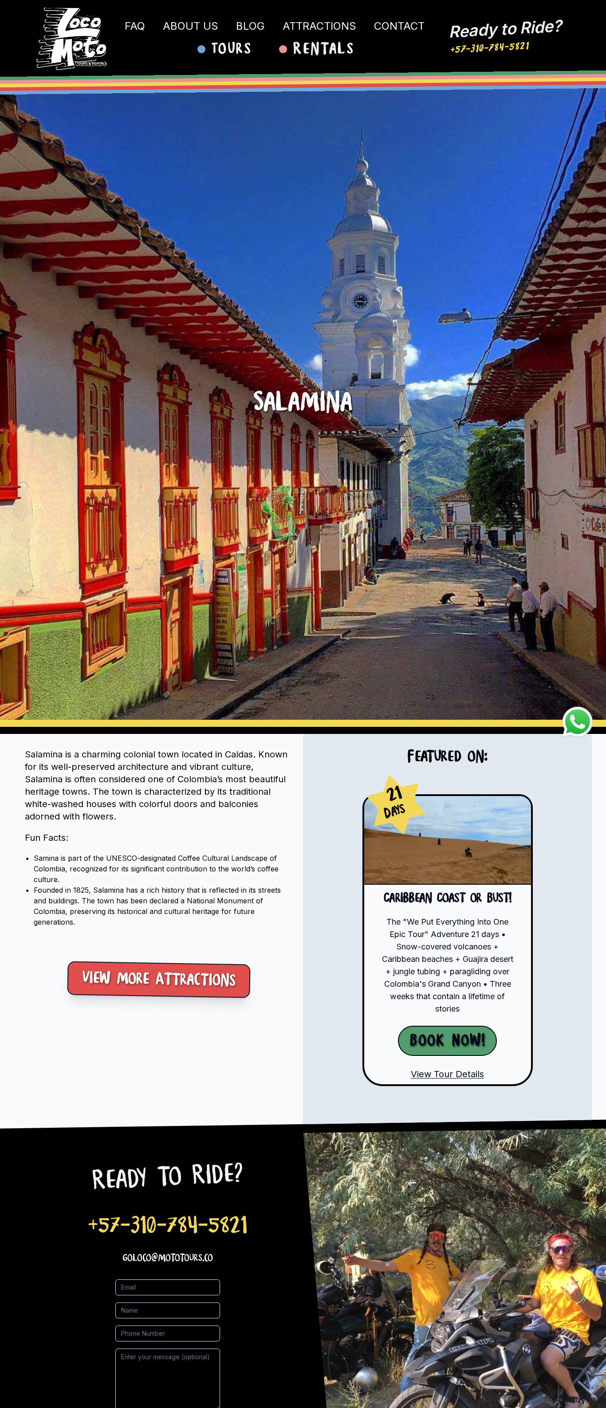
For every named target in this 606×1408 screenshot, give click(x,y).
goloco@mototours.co (167, 1258)
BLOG (250, 26)
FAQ (135, 26)
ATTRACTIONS (319, 26)
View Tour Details (447, 1074)
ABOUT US (190, 26)
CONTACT (399, 26)
